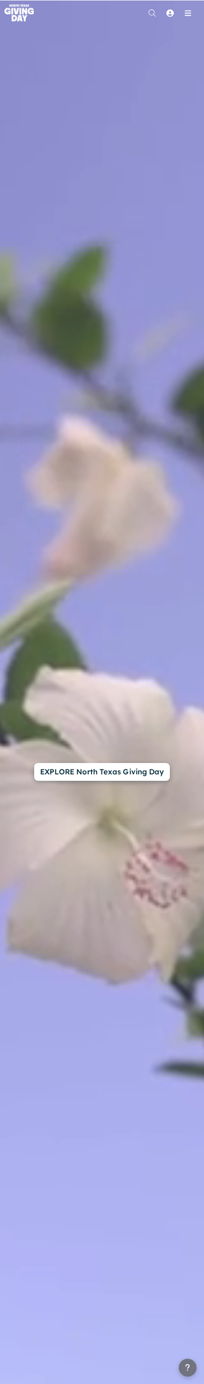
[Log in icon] (170, 13)
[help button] (188, 1368)
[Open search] (152, 13)
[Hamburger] (188, 13)
